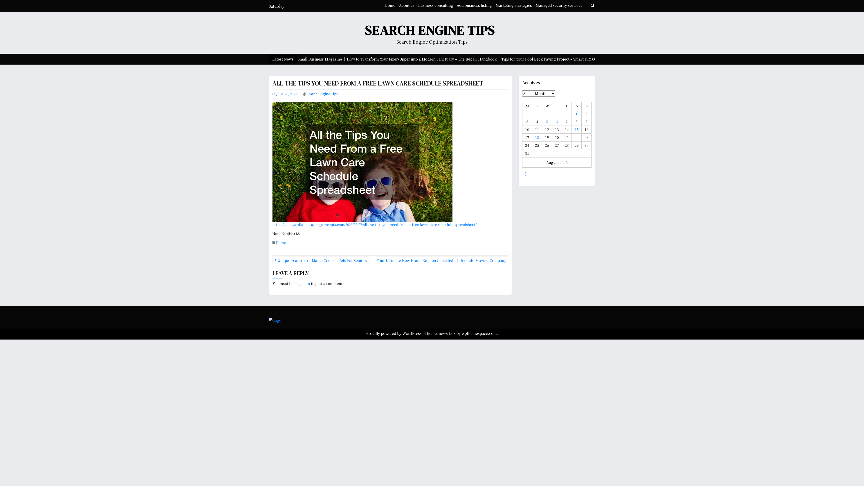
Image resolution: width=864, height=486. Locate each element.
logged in (302, 283)
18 (537, 137)
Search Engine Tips (430, 30)
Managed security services (559, 5)
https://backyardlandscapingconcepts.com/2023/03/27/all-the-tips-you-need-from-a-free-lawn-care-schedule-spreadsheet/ (374, 224)
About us (406, 5)
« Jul (526, 173)
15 (577, 129)
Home (390, 5)
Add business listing (474, 5)
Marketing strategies (513, 5)
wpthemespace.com (479, 333)
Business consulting (435, 5)
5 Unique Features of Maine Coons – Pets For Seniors (320, 260)
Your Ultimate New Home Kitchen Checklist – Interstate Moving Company (441, 260)
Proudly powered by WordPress (394, 333)
